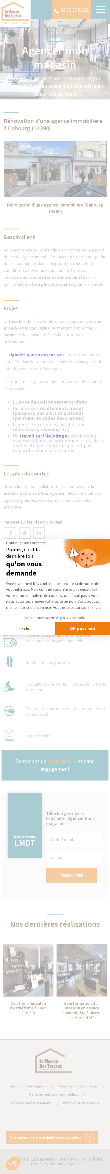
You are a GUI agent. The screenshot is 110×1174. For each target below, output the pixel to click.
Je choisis (27, 628)
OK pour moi (82, 628)
